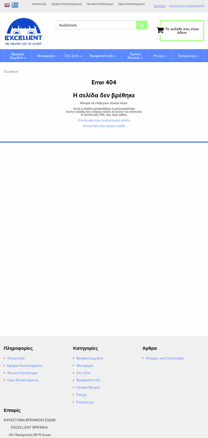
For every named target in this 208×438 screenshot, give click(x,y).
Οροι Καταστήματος (131, 4)
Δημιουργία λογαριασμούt (186, 6)
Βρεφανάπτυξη (103, 56)
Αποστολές (39, 4)
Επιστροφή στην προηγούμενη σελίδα (104, 120)
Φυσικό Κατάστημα (100, 4)
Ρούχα (160, 56)
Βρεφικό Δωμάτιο (18, 56)
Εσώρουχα (188, 56)
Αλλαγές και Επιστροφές (165, 358)
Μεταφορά (47, 56)
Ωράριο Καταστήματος (66, 4)
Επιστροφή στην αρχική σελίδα (104, 126)
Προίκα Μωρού (135, 56)
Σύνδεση (160, 6)
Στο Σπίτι (73, 56)
